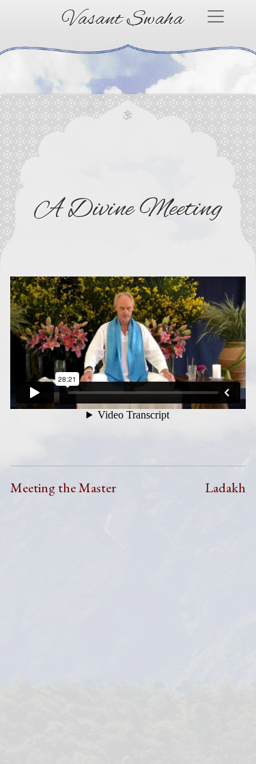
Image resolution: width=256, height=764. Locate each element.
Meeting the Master (63, 487)
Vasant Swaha (123, 19)
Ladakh (225, 487)
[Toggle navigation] (216, 16)
